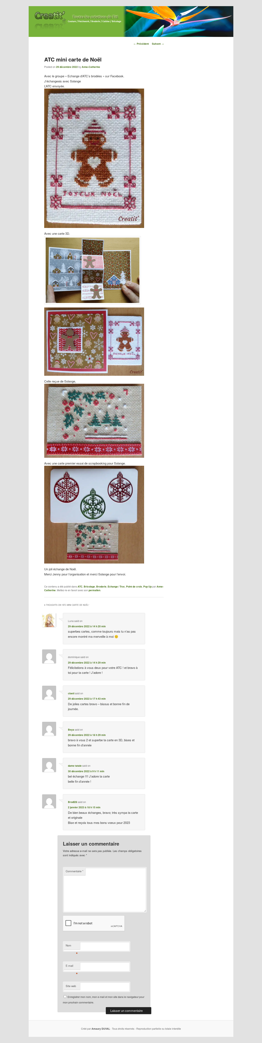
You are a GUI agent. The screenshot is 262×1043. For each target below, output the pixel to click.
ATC (80, 586)
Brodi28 (72, 802)
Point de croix (134, 586)
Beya (71, 729)
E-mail (72, 967)
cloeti (71, 693)
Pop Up (147, 586)
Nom (72, 946)
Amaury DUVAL (100, 1028)
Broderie (101, 586)
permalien (94, 590)
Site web (71, 986)
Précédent (141, 44)
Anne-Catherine (91, 67)
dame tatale (75, 765)
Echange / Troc (116, 586)
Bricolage (89, 586)
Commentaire (74, 871)
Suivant (158, 44)
